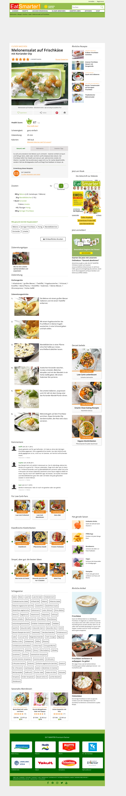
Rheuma (45, 641)
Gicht (61, 628)
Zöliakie (54, 650)
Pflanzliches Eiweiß (39, 547)
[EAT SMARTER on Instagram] (57, 782)
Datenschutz (53, 777)
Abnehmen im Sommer (50, 668)
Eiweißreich (22, 547)
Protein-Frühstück (57, 547)
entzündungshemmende (21, 623)
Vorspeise (16, 677)
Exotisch (62, 663)
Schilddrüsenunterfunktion (22, 646)
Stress (36, 650)
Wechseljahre (44, 650)
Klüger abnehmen (58, 11)
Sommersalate (38, 659)
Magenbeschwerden (36, 637)
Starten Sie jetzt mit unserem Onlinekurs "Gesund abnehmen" (85, 259)
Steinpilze (89, 571)
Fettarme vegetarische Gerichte (23, 606)
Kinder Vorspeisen (28, 677)
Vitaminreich (35, 615)
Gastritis (15, 628)
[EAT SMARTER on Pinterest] (52, 782)
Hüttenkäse (77, 696)
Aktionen (88, 11)
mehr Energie (50, 637)
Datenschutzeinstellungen (66, 777)
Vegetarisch (24, 615)
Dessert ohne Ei (42, 677)
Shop (98, 11)
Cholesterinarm (49, 597)
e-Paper (98, 215)
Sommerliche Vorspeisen (39, 655)
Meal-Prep (57, 578)
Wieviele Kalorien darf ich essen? (39, 142)
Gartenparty (29, 668)
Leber (14, 637)
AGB (39, 777)
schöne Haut (37, 646)
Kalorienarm (36, 610)
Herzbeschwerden (48, 632)
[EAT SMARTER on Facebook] (48, 782)
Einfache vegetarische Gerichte (46, 663)
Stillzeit (28, 650)
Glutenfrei (39, 606)
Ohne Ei (15, 615)
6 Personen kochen (19, 663)
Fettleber (56, 623)
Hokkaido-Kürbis (91, 521)
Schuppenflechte (49, 646)
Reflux (38, 641)
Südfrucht (28, 672)
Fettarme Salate (55, 601)
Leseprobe (75, 215)
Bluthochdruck (30, 619)
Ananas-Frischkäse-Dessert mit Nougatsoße (91, 64)
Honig (28, 207)
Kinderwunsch (62, 632)
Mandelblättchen (25, 197)
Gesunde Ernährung (40, 11)
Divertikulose (52, 619)
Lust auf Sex (23, 637)
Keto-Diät (57, 515)
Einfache (31, 663)
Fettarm (44, 601)
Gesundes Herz (52, 628)
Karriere (21, 777)
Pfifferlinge (89, 534)
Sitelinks (28, 777)
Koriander (23, 201)
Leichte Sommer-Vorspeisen (22, 659)
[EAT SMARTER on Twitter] (62, 782)
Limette (27, 204)
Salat (14, 597)
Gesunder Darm (38, 628)
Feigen (88, 559)
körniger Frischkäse (26, 211)
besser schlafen (18, 619)
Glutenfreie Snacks (51, 606)
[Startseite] (25, 6)
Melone (22, 194)
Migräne (60, 637)
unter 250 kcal (47, 610)
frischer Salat (38, 672)
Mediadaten (34, 779)
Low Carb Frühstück (22, 515)
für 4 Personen (17, 668)
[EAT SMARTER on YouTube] (66, 782)
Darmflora (41, 619)
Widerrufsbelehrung (81, 777)
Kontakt (34, 777)
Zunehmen (16, 655)
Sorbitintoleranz (18, 650)
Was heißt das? (32, 126)
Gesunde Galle (26, 628)
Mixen (21, 597)
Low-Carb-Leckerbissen (87, 374)
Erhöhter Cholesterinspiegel (41, 623)
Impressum (45, 777)
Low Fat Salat (37, 597)
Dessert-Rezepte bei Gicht (21, 632)
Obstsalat (62, 672)
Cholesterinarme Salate (20, 601)
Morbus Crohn (17, 641)
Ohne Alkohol (59, 610)
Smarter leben (75, 11)
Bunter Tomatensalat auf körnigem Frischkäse (92, 87)
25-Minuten (50, 659)
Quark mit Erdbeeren (92, 74)
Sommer (15, 11)
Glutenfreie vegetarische (21, 610)
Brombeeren (90, 546)
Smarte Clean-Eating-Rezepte (87, 408)
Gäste (38, 668)
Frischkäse (76, 616)
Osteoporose (29, 641)
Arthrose (54, 615)
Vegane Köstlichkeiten (86, 441)
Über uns (15, 777)
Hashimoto (36, 632)
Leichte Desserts (55, 677)
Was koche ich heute (22, 578)
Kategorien (42, 779)
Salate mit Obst (51, 672)
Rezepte (25, 11)
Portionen (61, 189)
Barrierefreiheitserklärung (21, 779)
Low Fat (27, 597)
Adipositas (45, 615)
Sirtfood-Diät (35, 601)
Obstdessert (17, 681)
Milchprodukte (17, 672)
